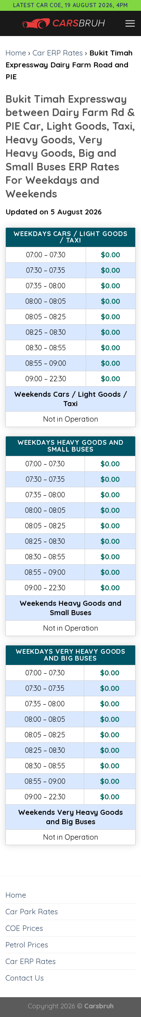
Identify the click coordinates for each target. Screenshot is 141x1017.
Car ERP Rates (58, 52)
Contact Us (24, 977)
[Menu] (130, 23)
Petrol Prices (26, 944)
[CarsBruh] (65, 23)
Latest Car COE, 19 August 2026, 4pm (70, 5)
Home (15, 52)
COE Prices (24, 928)
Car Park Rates (31, 911)
